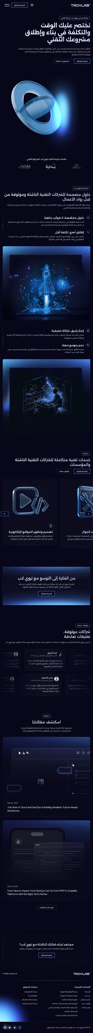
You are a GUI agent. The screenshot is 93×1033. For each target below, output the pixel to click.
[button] (32, 5)
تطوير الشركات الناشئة (69, 1000)
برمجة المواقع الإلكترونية (68, 992)
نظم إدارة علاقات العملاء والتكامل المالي (62, 1007)
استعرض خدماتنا (62, 61)
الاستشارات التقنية (71, 1011)
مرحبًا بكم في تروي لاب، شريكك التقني (74, 18)
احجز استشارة (19, 5)
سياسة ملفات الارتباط (29, 1000)
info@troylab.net (10, 973)
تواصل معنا (64, 471)
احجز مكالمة (86, 1007)
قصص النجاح (85, 1000)
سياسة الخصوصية (30, 992)
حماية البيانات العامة (29, 1003)
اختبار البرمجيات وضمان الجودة (66, 1015)
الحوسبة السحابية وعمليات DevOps (64, 1003)
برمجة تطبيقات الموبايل (68, 996)
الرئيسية (87, 992)
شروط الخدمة (32, 996)
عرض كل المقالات (46, 907)
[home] (80, 5)
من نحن (87, 996)
